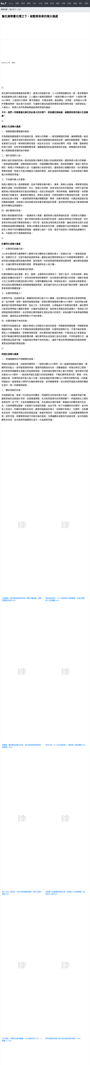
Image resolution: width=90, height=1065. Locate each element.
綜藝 (63, 3)
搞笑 (86, 3)
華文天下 (12, 9)
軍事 (23, 3)
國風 (75, 3)
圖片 (81, 3)
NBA (34, 3)
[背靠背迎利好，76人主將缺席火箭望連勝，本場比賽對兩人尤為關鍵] (66, 595)
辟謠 (69, 3)
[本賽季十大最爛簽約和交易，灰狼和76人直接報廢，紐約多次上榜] (66, 889)
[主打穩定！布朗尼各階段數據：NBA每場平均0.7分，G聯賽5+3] (22, 1036)
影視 (52, 3)
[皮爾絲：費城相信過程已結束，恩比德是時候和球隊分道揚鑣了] (22, 742)
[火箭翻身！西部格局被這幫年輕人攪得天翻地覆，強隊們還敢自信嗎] (22, 595)
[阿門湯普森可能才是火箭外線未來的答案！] (66, 1036)
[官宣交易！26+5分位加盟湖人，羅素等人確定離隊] (66, 742)
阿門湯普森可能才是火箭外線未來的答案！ (61, 1038)
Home (11, 3)
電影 (58, 3)
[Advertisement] (45, 439)
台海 (40, 3)
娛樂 (46, 3)
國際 (17, 3)
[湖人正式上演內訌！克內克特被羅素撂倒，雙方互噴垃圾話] (22, 889)
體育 (28, 3)
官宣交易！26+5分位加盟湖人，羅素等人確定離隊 (63, 745)
